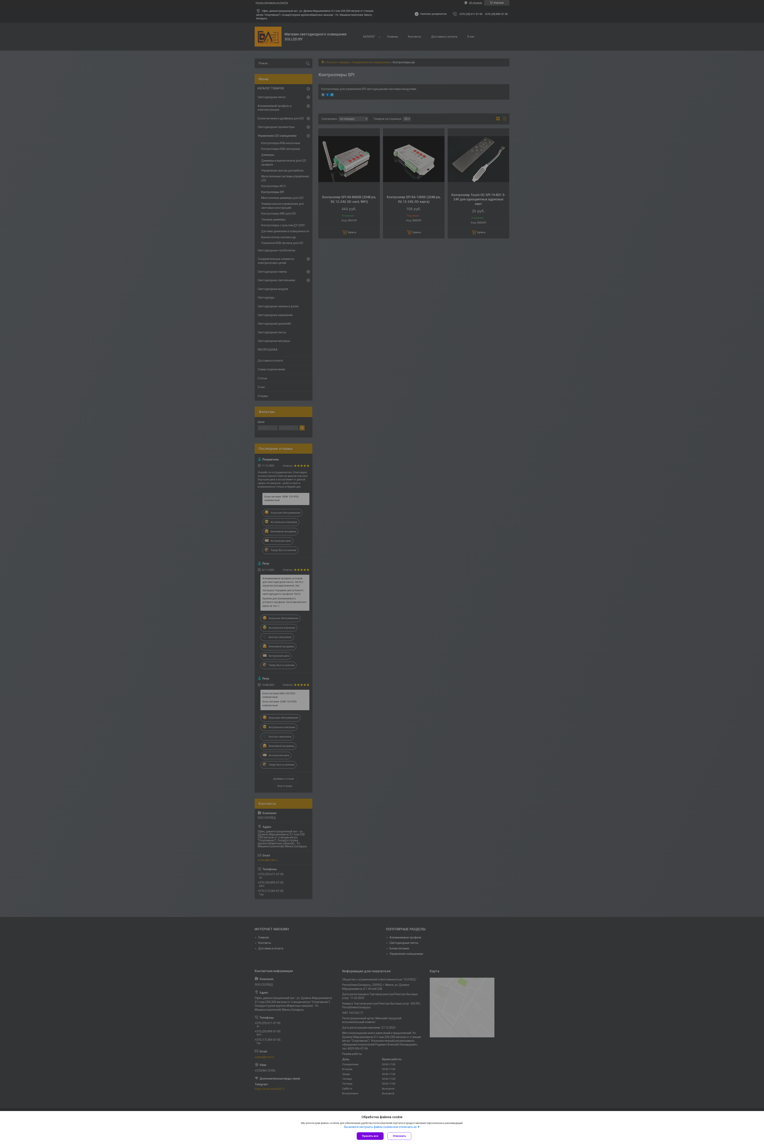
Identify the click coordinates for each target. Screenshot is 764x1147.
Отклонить (399, 1135)
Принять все (370, 1135)
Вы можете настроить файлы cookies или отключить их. (380, 1126)
